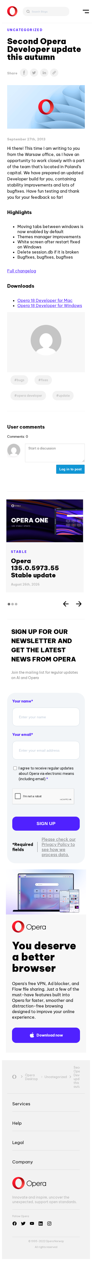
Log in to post (70, 469)
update (64, 395)
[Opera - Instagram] (49, 1223)
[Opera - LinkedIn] (41, 1223)
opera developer (29, 395)
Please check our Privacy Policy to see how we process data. (59, 847)
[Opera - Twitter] (23, 1223)
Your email (21, 734)
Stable (19, 552)
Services (21, 1103)
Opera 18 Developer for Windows (49, 305)
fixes (44, 380)
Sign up (46, 823)
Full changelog (21, 270)
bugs (20, 380)
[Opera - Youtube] (32, 1223)
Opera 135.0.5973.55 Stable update (35, 568)
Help (17, 1123)
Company (22, 1161)
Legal (18, 1142)
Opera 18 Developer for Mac (45, 300)
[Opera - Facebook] (15, 1223)
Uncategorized (25, 30)
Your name (21, 701)
